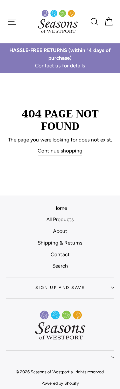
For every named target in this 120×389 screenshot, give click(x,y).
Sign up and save (60, 287)
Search (60, 266)
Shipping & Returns (60, 243)
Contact (60, 254)
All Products (60, 219)
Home (60, 208)
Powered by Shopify (60, 383)
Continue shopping (60, 150)
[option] (60, 58)
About (60, 231)
